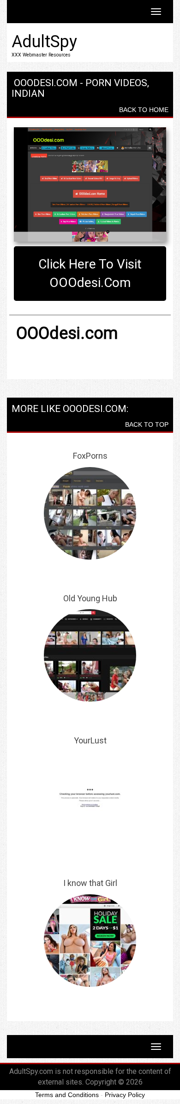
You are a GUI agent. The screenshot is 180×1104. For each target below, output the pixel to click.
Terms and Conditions (67, 1094)
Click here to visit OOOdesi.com (90, 273)
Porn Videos (116, 82)
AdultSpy (44, 41)
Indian (28, 93)
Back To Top (146, 424)
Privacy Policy (125, 1094)
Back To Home (143, 109)
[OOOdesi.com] (90, 184)
